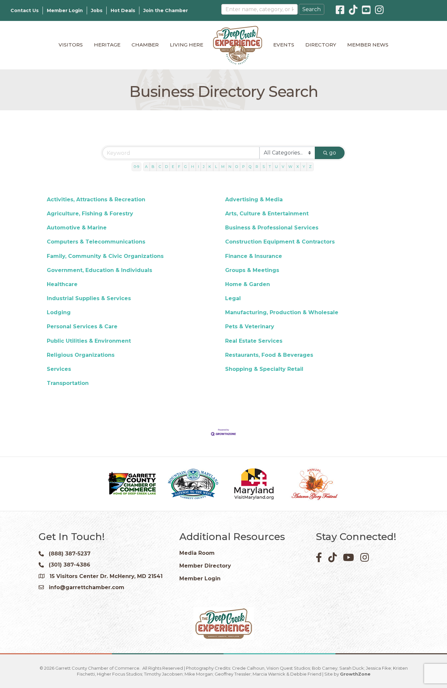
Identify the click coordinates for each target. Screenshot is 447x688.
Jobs (96, 10)
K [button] (209, 166)
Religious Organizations (81, 355)
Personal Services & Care (82, 326)
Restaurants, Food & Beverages (269, 355)
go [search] (332, 153)
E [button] (173, 166)
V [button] (283, 166)
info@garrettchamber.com (86, 587)
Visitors (71, 45)
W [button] (290, 166)
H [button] (192, 166)
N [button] (229, 166)
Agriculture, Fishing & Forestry (90, 213)
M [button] (222, 166)
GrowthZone (355, 674)
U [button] (276, 166)
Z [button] (310, 166)
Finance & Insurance (253, 256)
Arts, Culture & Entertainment (267, 213)
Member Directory (205, 566)
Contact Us (24, 10)
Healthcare (62, 284)
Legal (233, 298)
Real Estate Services (253, 341)
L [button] (216, 166)
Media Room (197, 553)
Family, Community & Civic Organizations (105, 256)
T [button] (270, 166)
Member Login (65, 10)
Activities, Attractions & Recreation (96, 199)
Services (59, 369)
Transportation (68, 383)
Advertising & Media (254, 199)
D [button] (166, 166)
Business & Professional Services (271, 228)
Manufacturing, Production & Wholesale (281, 312)
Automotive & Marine (77, 228)
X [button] (297, 166)
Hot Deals (123, 10)
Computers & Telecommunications (96, 242)
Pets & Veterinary (249, 326)
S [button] (263, 166)
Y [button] (304, 166)
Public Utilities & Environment (89, 341)
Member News (367, 45)
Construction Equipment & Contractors (280, 242)
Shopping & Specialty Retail (264, 369)
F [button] (179, 166)
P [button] (243, 166)
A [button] (146, 166)
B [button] (153, 166)
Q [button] (250, 166)
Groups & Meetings (252, 270)
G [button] (185, 166)
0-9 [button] (136, 166)
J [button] (204, 166)
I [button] (198, 166)
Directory (320, 45)
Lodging (59, 312)
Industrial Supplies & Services (89, 298)
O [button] (236, 166)
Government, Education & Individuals (99, 270)
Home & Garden (247, 284)
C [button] (160, 166)
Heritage (107, 45)
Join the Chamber (165, 10)
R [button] (257, 166)
